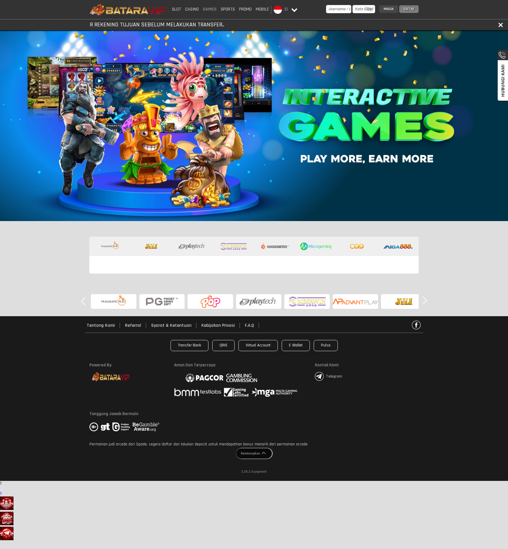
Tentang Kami (101, 325)
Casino (192, 9)
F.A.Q (249, 325)
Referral (133, 325)
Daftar (409, 9)
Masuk (389, 9)
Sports (228, 9)
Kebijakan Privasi (218, 325)
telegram (334, 376)
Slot (176, 9)
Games (210, 9)
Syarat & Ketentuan (171, 325)
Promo (245, 9)
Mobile (262, 9)
